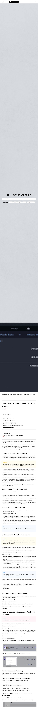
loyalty (15, 202)
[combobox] (19, 199)
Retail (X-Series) (14, 1)
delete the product (10, 638)
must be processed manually (24, 688)
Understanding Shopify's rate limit (9, 418)
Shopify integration (8, 464)
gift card (24, 202)
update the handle (6, 543)
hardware (10, 202)
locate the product (27, 623)
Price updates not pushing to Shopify (9, 423)
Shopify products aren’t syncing (8, 420)
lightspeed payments (31, 202)
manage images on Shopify (21, 585)
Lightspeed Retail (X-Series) (7, 394)
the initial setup (31, 528)
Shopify (34, 394)
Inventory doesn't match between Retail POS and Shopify (13, 425)
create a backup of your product (24, 630)
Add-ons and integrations (17, 394)
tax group (19, 202)
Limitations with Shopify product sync (9, 422)
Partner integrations (27, 394)
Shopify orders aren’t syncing (8, 427)
